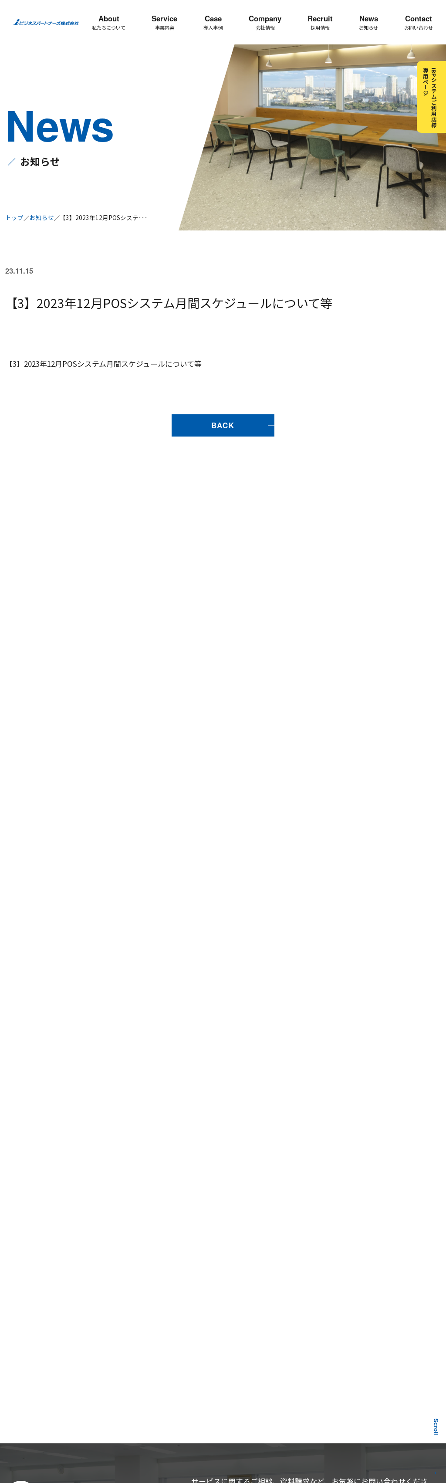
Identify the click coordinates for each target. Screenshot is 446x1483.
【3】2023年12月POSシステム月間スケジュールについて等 (103, 363)
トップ (14, 217)
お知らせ (42, 217)
